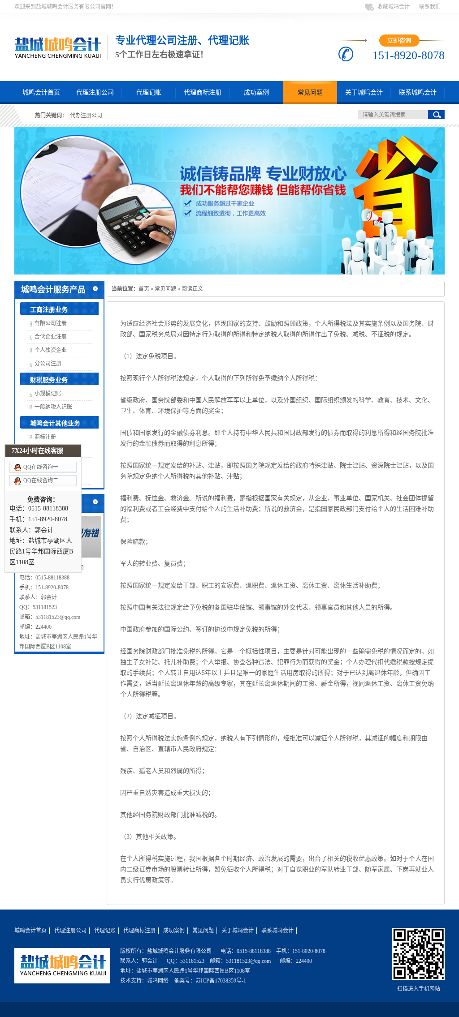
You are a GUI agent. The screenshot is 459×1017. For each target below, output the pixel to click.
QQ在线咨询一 (40, 467)
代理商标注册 (202, 92)
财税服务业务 (49, 380)
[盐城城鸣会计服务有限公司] (62, 980)
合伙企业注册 (51, 337)
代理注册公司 (95, 92)
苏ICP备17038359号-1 (220, 981)
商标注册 (45, 437)
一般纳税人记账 (53, 407)
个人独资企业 (51, 350)
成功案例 (256, 92)
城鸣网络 (158, 981)
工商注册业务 (49, 309)
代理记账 (148, 92)
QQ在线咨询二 (40, 480)
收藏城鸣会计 (393, 7)
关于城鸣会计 (364, 92)
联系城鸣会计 (418, 92)
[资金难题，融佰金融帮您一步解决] (229, 201)
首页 (144, 289)
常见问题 (310, 92)
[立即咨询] (399, 45)
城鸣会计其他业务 (55, 423)
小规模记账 (48, 393)
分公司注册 (48, 363)
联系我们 (430, 7)
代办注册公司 (86, 115)
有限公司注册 (51, 323)
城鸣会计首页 (41, 92)
